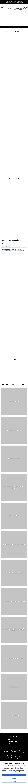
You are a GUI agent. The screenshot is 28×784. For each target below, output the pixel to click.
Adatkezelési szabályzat (14, 737)
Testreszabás (14, 778)
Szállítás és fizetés (12, 741)
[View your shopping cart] (26, 8)
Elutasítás (14, 781)
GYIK (9, 743)
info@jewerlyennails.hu (17, 1)
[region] (14, 772)
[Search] (4, 8)
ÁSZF (9, 739)
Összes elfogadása (14, 775)
